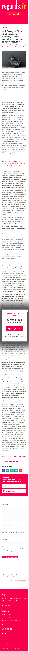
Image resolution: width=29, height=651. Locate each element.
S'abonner (7, 605)
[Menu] (14, 20)
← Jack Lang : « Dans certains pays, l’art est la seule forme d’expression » (13, 576)
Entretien (9, 47)
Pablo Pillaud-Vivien (19, 45)
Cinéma (4, 47)
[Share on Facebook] (3, 470)
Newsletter (7, 615)
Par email (7, 618)
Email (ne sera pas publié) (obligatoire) (13, 532)
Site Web (4, 539)
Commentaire (5, 504)
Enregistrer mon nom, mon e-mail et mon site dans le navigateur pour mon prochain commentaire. (14, 551)
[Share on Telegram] (16, 470)
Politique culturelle (19, 47)
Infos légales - (7, 643)
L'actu (4, 28)
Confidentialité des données (18, 643)
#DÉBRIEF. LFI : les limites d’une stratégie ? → (16, 581)
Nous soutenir (9, 634)
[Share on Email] (20, 470)
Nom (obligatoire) (7, 525)
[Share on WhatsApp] (12, 470)
